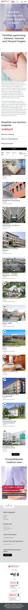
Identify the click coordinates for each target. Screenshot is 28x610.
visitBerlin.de (6, 527)
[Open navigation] (25, 2)
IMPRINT (8, 604)
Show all (16, 454)
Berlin (5, 517)
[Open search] (17, 2)
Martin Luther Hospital (12, 298)
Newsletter (7, 555)
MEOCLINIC (7, 175)
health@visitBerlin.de (8, 544)
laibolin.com (6, 530)
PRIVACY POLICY (17, 604)
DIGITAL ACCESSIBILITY (13, 607)
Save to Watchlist (4, 160)
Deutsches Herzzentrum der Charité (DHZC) (9, 421)
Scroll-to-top (8, 506)
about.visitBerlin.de (7, 528)
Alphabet (14, 154)
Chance (8, 153)
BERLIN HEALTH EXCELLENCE (14, 606)
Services (5, 519)
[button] (14, 134)
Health (5, 515)
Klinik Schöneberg (10, 371)
